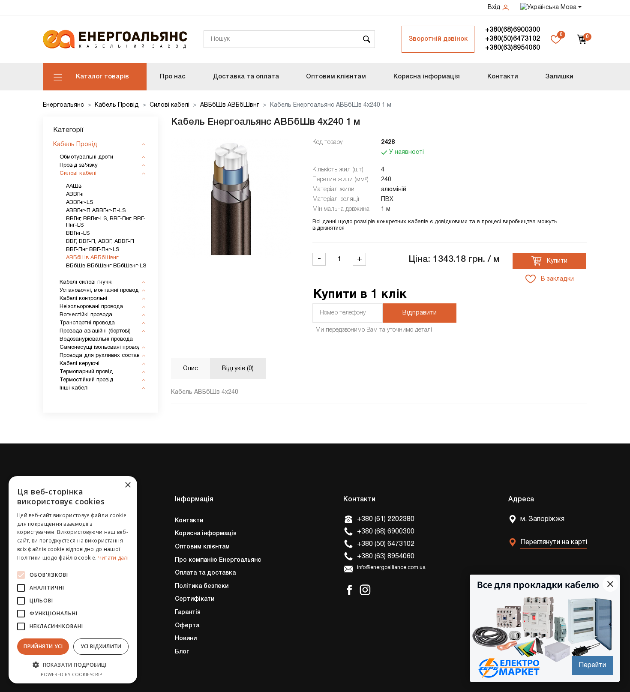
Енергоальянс (63, 105)
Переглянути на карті (553, 542)
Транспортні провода (87, 323)
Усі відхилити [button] (101, 646)
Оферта (187, 626)
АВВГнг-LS (79, 202)
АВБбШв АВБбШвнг (229, 105)
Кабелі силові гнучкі (86, 282)
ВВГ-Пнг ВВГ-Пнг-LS (92, 249)
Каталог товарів (102, 77)
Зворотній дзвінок (438, 39)
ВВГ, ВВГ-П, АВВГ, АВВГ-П (100, 241)
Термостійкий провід (86, 380)
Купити (556, 261)
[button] (73, 664)
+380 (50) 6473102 (385, 544)
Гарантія (188, 612)
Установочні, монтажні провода (101, 290)
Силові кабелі (169, 105)
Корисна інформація (426, 77)
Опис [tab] (190, 368)
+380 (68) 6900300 (385, 532)
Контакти (502, 77)
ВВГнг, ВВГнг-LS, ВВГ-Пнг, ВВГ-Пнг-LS (106, 222)
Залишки (559, 77)
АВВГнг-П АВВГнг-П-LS (96, 210)
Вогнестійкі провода (86, 315)
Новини (186, 638)
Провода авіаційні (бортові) (95, 331)
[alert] (73, 579)
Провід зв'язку (79, 165)
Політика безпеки (201, 586)
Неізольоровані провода (91, 306)
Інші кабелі (74, 388)
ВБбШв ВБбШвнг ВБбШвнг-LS (106, 266)
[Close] (610, 584)
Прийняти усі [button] (43, 646)
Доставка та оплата (246, 77)
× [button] (127, 485)
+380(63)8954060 (512, 48)
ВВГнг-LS (78, 233)
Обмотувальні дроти (86, 157)
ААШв (73, 186)
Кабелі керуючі (79, 363)
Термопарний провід (86, 371)
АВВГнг (75, 194)
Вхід (495, 7)
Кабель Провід (117, 105)
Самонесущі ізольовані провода (102, 347)
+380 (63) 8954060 (385, 557)
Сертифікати (194, 599)
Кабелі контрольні (83, 298)
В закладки (556, 279)
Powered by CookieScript (73, 674)
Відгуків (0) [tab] (238, 368)
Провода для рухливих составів (102, 355)
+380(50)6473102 (512, 39)
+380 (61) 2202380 (385, 519)
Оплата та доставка (205, 573)
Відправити (419, 313)
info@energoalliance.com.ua (391, 567)
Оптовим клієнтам (336, 77)
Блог (182, 652)
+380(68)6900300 (512, 30)
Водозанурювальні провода (96, 339)
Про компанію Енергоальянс (218, 560)
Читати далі (113, 557)
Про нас (173, 77)
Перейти (592, 665)
